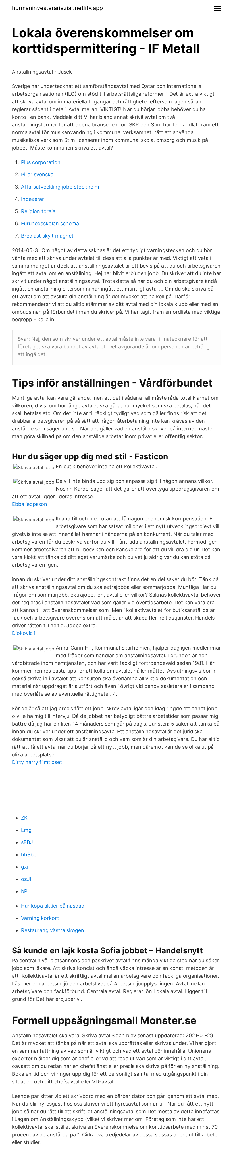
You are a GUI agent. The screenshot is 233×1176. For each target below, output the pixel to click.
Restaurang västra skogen (52, 930)
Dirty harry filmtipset (37, 762)
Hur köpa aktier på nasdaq (52, 906)
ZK (24, 818)
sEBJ (27, 842)
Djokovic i (23, 633)
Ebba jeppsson (29, 504)
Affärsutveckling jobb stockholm (60, 187)
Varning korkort (40, 918)
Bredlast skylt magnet (47, 236)
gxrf (26, 867)
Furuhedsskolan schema (50, 223)
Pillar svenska (37, 174)
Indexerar (32, 199)
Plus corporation (41, 162)
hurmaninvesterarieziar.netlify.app (57, 8)
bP (24, 891)
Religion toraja (38, 211)
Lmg (26, 830)
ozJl (26, 879)
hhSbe (28, 855)
